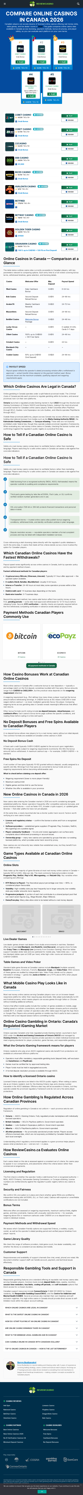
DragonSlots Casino (31, 87)
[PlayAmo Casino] (52, 80)
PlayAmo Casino (52, 86)
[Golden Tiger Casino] (9, 232)
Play (21, 62)
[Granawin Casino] (9, 247)
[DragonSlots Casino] (30, 80)
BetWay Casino (24, 215)
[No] (81, 1485)
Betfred (20, 201)
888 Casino (22, 158)
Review (70, 120)
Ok (42, 1491)
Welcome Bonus (32, 319)
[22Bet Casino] (9, 118)
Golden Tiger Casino (27, 229)
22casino (41, 54)
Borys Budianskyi (26, 1362)
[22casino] (41, 48)
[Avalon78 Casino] (9, 189)
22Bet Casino (23, 115)
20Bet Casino (20, 54)
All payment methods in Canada (41, 666)
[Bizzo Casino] (62, 48)
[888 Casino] (9, 161)
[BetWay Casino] (9, 218)
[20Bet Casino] (20, 48)
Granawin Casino (26, 244)
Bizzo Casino (62, 54)
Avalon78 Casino (25, 186)
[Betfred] (9, 204)
